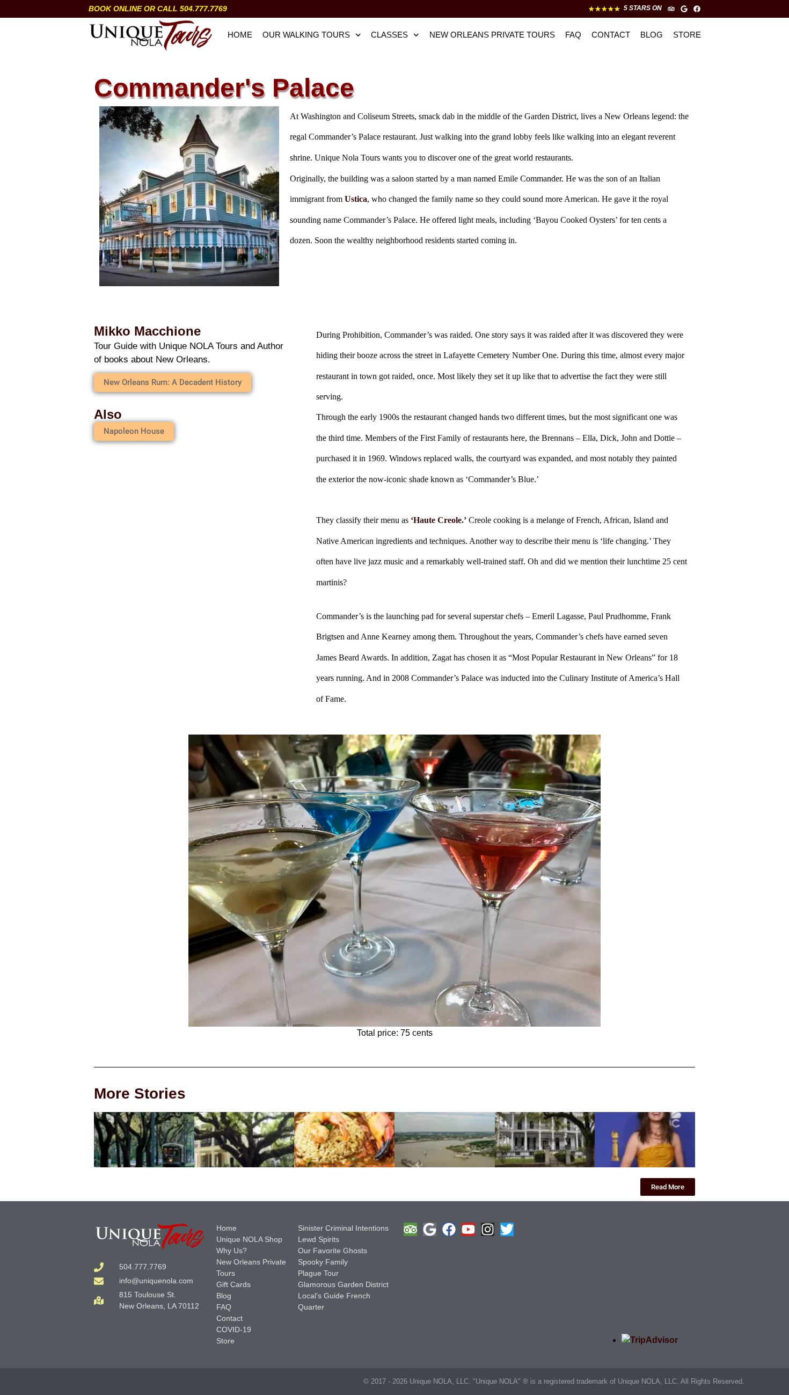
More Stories (140, 1093)
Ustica (356, 199)
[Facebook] (696, 8)
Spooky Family (323, 1262)
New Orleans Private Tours (492, 34)
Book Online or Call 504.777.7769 (158, 8)
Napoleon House (134, 431)
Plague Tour (318, 1273)
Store (687, 34)
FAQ (573, 34)
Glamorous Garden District (343, 1284)
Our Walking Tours (306, 34)
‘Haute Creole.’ (438, 520)
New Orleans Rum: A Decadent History (173, 382)
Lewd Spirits (318, 1239)
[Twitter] (507, 1229)
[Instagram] (487, 1229)
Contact (610, 34)
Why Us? (231, 1250)
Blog (651, 34)
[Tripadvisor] (671, 8)
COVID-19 (233, 1329)
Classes (389, 34)
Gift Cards (233, 1284)
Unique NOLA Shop (249, 1239)
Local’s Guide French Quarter (334, 1301)
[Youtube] (468, 1229)
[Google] (684, 8)
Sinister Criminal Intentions (343, 1228)
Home (240, 34)
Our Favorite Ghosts (332, 1250)
